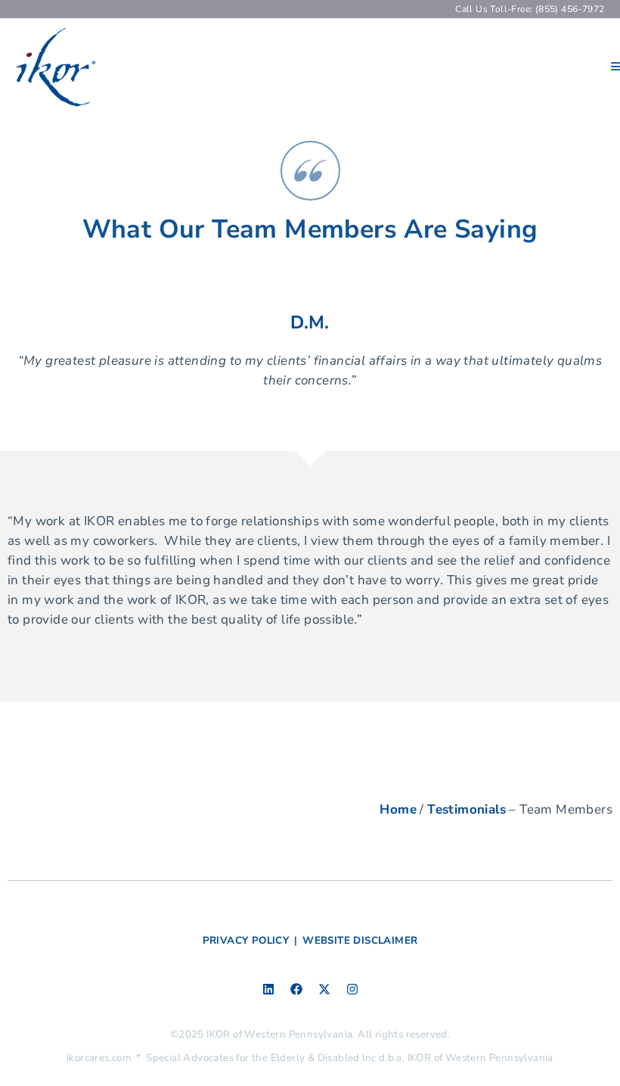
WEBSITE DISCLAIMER (359, 941)
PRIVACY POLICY (246, 941)
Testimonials (466, 809)
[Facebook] (296, 989)
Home (398, 809)
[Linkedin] (268, 989)
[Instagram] (352, 989)
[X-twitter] (324, 989)
